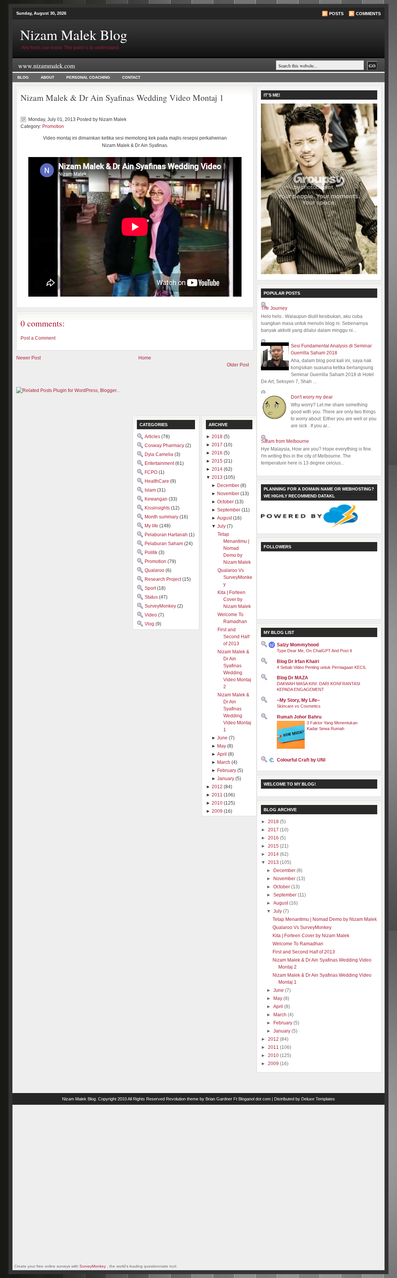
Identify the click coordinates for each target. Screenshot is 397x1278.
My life (152, 525)
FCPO (152, 472)
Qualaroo (155, 570)
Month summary (162, 517)
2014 (274, 854)
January (282, 1031)
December (285, 870)
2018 (274, 821)
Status (152, 597)
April (278, 1006)
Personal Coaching (88, 77)
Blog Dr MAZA (292, 677)
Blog (23, 77)
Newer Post (28, 358)
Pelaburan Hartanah (167, 534)
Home (144, 358)
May (278, 998)
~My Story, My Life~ (298, 700)
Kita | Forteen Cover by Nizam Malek (311, 935)
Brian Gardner (218, 1099)
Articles (153, 436)
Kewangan (157, 499)
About (47, 77)
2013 (274, 862)
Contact (131, 77)
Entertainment (160, 463)
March (280, 1014)
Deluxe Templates (318, 1099)
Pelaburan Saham (164, 543)
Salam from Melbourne (285, 441)
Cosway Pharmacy (165, 445)
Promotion (53, 126)
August (281, 903)
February (283, 1023)
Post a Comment (38, 338)
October (282, 886)
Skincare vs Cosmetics (299, 706)
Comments (368, 13)
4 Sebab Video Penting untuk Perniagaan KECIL (321, 667)
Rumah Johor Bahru (299, 717)
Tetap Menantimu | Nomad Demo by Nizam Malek (325, 919)
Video (151, 615)
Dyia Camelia (159, 454)
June (279, 990)
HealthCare (157, 481)
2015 (274, 846)
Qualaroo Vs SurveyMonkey (302, 927)
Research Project (163, 579)
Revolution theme (182, 1099)
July (278, 911)
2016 (274, 838)
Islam (151, 490)
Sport (151, 588)
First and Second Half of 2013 (304, 952)
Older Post (238, 365)
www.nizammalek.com (46, 66)
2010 (274, 1055)
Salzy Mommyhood (298, 645)
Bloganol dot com (254, 1099)
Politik (152, 552)
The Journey (274, 308)
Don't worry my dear (312, 397)
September (285, 895)
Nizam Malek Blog (73, 34)
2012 (274, 1039)
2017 (274, 829)
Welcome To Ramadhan (298, 943)
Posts (336, 13)
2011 (274, 1047)
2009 (274, 1063)
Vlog (150, 624)
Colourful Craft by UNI (301, 760)
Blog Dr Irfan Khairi (298, 661)
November (285, 878)
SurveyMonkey (161, 606)
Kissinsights (158, 508)
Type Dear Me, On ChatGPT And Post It (314, 650)
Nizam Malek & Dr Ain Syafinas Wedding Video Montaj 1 (122, 97)
